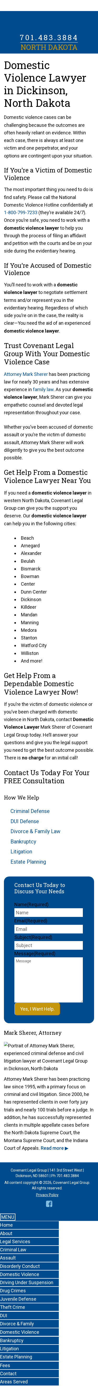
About (6, 1233)
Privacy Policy (47, 1195)
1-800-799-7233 (20, 212)
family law (43, 389)
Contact (8, 1373)
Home (6, 1225)
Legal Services (15, 1241)
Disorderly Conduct (20, 1266)
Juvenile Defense (18, 1299)
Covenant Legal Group (49, 22)
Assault (8, 1258)
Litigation (21, 851)
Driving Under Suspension (26, 1282)
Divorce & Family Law (35, 831)
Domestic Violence (19, 1274)
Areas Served (14, 1381)
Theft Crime (12, 1307)
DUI (3, 1315)
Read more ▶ (54, 1148)
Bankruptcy (23, 841)
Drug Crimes (13, 1290)
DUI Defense (24, 821)
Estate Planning (28, 862)
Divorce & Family (17, 1323)
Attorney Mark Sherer (26, 374)
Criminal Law (13, 1249)
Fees (5, 1365)
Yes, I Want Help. (37, 1009)
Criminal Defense (30, 811)
